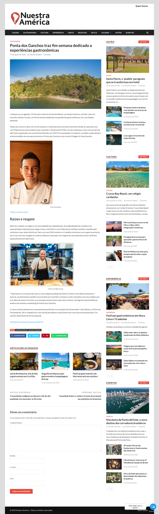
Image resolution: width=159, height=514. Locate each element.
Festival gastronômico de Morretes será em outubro (85, 375)
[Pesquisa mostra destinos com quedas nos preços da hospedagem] (114, 108)
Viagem (15, 32)
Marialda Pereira (130, 323)
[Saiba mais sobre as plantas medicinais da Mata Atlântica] (114, 332)
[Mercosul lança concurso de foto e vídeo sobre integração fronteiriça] (114, 222)
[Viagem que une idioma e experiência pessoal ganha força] (114, 346)
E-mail (14, 467)
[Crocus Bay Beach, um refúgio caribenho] (127, 174)
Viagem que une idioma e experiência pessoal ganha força (135, 348)
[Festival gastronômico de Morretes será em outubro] (87, 371)
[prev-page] (108, 149)
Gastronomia (29, 32)
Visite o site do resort (19, 212)
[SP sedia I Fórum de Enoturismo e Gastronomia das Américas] (114, 446)
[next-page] (111, 149)
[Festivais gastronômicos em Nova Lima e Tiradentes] (127, 296)
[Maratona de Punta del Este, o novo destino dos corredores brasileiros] (127, 400)
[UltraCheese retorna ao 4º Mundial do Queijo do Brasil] (114, 460)
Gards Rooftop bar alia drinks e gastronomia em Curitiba (24, 375)
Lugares (105, 32)
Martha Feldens (36, 55)
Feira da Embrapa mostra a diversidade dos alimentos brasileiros (135, 476)
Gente (71, 32)
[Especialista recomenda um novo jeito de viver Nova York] (114, 361)
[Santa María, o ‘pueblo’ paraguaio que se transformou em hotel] (127, 59)
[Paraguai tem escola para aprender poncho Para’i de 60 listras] (114, 237)
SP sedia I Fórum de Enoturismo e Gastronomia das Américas (135, 448)
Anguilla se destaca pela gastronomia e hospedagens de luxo (54, 376)
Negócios (82, 32)
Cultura (44, 32)
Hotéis (118, 32)
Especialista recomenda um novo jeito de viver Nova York (135, 363)
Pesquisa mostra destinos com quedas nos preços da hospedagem (135, 110)
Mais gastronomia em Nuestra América (26, 322)
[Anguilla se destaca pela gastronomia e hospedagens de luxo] (55, 371)
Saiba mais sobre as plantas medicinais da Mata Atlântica (136, 333)
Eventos (130, 32)
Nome (13, 456)
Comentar (47, 55)
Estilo (94, 32)
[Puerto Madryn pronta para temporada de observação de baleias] (114, 252)
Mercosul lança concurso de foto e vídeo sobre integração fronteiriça (136, 225)
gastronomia (21, 330)
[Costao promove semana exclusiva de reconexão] (114, 122)
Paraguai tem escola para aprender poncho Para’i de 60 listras (135, 239)
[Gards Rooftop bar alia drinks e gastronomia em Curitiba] (24, 371)
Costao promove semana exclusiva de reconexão (134, 123)
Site (12, 479)
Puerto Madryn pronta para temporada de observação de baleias (136, 254)
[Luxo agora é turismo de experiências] (114, 136)
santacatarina (34, 330)
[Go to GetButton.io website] (153, 511)
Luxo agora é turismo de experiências (134, 136)
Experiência (58, 32)
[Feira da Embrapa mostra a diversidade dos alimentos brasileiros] (114, 474)
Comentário (16, 423)
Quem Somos (142, 6)
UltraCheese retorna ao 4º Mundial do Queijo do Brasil (136, 461)
